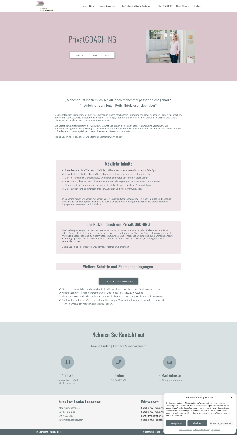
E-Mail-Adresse (170, 375)
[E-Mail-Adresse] (169, 362)
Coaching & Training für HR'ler (156, 411)
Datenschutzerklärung (201, 430)
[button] (231, 397)
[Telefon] (118, 362)
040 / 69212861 (118, 380)
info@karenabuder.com (169, 380)
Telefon (118, 375)
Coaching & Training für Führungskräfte (161, 407)
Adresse (67, 375)
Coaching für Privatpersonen (156, 419)
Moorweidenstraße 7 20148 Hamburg (67, 382)
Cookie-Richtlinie (185, 430)
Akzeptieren (176, 423)
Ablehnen (197, 423)
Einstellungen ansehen (220, 423)
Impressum (215, 430)
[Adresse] (67, 362)
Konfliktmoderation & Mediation (157, 415)
